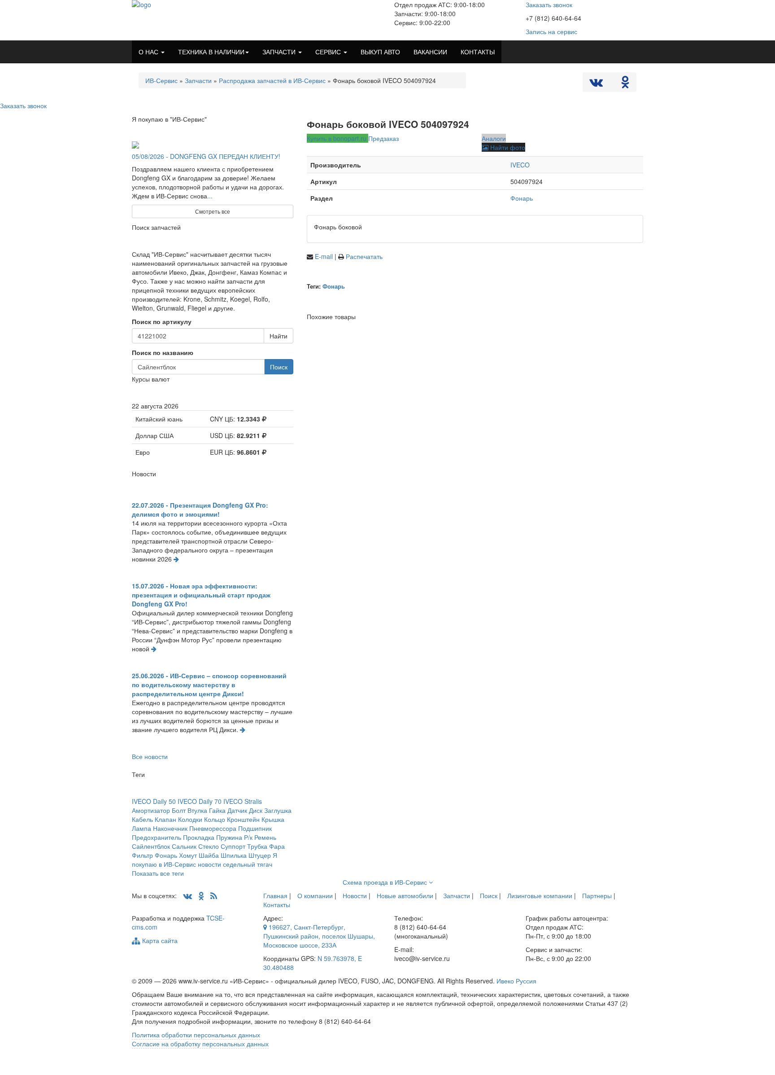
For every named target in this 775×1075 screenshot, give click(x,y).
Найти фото (506, 147)
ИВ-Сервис (161, 80)
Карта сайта (159, 940)
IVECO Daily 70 (200, 801)
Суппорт (233, 846)
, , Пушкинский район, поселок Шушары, (319, 935)
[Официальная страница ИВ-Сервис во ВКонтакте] (597, 83)
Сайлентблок (151, 846)
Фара (277, 846)
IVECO (520, 164)
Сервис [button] (329, 51)
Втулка (197, 810)
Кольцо (214, 819)
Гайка (217, 810)
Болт (179, 810)
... (210, 195)
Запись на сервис (551, 31)
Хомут (188, 855)
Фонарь (521, 197)
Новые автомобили (405, 895)
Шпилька (234, 855)
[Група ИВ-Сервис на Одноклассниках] (201, 895)
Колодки (190, 819)
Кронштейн (243, 819)
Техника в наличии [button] (211, 51)
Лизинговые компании (539, 895)
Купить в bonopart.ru (337, 138)
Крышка (272, 819)
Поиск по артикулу (162, 321)
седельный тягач (247, 864)
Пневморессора (212, 828)
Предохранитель (156, 837)
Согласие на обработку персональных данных (200, 1043)
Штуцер (259, 855)
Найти (278, 335)
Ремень (265, 837)
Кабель (142, 819)
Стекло (208, 846)
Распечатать (364, 256)
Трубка (257, 846)
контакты (478, 51)
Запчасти (198, 80)
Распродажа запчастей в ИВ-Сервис (272, 80)
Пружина (229, 837)
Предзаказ (383, 138)
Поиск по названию (162, 352)
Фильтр (142, 855)
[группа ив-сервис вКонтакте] (187, 895)
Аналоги (494, 138)
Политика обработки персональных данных (196, 1034)
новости (209, 864)
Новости (355, 895)
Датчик (237, 810)
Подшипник (255, 828)
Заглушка (278, 810)
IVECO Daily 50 (154, 801)
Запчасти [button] (279, 51)
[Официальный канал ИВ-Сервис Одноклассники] (625, 83)
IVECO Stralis (242, 801)
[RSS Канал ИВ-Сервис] (213, 895)
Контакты (276, 904)
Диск (255, 810)
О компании (315, 895)
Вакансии (430, 51)
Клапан (165, 819)
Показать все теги (158, 873)
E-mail (325, 256)
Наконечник (170, 828)
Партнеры (597, 895)
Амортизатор (151, 810)
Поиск (278, 366)
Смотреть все (212, 211)
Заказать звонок (549, 4)
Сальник (184, 846)
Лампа (141, 828)
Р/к (248, 837)
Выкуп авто (380, 51)
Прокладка (198, 837)
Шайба (209, 855)
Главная (275, 895)
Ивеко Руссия (516, 980)
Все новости (150, 756)
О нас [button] (149, 51)
